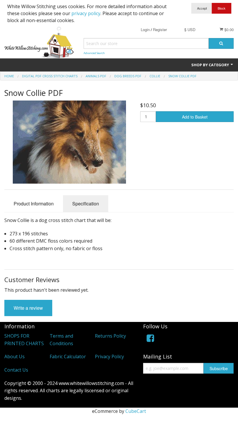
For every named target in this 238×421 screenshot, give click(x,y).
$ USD (189, 29)
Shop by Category (210, 64)
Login (145, 29)
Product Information (34, 203)
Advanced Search (94, 53)
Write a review (28, 307)
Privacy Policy (109, 356)
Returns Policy (110, 336)
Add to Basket (195, 117)
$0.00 (228, 29)
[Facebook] (150, 339)
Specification (85, 203)
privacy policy (85, 13)
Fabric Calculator (68, 356)
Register (160, 29)
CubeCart (135, 411)
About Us (14, 356)
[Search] (221, 43)
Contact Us (16, 370)
